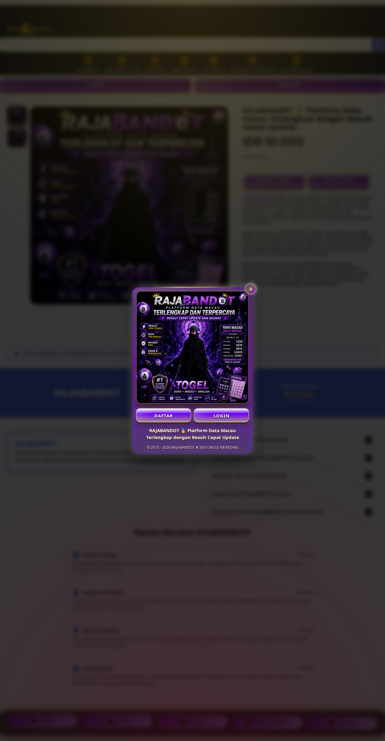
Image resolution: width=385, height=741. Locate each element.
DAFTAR (163, 416)
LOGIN (221, 416)
